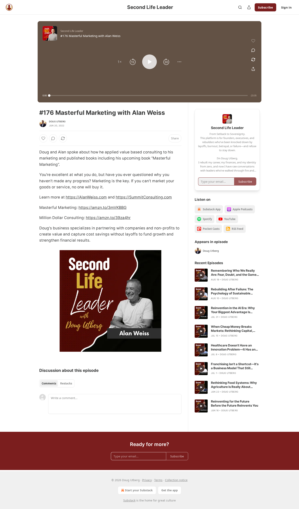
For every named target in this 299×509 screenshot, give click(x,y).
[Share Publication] (249, 7)
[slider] (148, 95)
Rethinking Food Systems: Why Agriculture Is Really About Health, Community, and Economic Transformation (234, 385)
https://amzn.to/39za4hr (108, 217)
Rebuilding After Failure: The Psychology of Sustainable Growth (232, 291)
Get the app (169, 490)
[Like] (43, 138)
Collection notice (176, 480)
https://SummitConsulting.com (144, 197)
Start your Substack (139, 490)
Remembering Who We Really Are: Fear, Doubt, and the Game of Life (233, 273)
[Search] (240, 7)
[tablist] (56, 383)
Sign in (286, 7)
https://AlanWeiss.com (86, 197)
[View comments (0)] (253, 50)
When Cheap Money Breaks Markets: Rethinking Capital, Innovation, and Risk (232, 329)
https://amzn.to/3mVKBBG (103, 207)
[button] (119, 61)
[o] (201, 275)
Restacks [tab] (66, 383)
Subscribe (265, 7)
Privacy (147, 480)
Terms (158, 480)
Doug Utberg (57, 121)
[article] (227, 275)
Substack (129, 500)
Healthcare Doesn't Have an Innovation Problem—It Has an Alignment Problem (233, 347)
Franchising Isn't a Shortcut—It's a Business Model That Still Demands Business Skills (235, 366)
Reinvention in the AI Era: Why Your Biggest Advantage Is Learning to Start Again (233, 310)
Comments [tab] (49, 383)
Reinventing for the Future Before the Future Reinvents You (234, 403)
